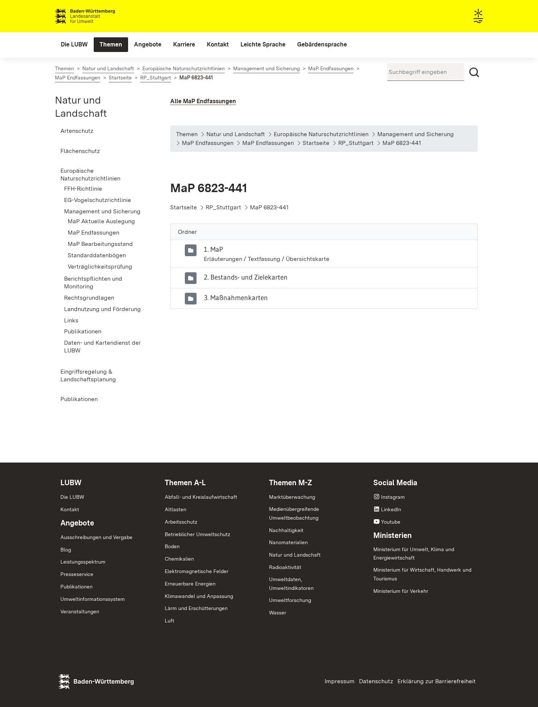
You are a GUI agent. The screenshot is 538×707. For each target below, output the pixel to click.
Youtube (390, 522)
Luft (169, 621)
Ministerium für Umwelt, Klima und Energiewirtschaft (413, 553)
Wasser (277, 613)
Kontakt (69, 509)
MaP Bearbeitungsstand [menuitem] (100, 243)
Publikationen (76, 587)
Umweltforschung (290, 600)
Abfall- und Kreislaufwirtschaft (201, 497)
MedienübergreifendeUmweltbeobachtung (294, 513)
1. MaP (213, 249)
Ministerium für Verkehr (400, 591)
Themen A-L (185, 482)
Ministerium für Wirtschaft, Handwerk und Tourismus (422, 574)
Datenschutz (376, 681)
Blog (65, 550)
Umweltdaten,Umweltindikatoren (291, 583)
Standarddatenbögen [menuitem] (97, 255)
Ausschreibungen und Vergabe (96, 537)
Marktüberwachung (292, 497)
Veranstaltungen (79, 611)
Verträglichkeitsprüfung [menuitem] (100, 266)
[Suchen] (474, 72)
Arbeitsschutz (181, 522)
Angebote (77, 523)
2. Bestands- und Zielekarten (246, 277)
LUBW (71, 482)
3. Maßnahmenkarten (236, 297)
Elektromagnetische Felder (196, 571)
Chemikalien (179, 559)
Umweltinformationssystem (92, 599)
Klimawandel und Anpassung (199, 596)
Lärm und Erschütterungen (196, 608)
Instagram (393, 497)
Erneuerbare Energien (190, 584)
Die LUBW (72, 497)
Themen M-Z (290, 482)
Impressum (340, 681)
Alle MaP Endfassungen (203, 101)
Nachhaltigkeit (286, 530)
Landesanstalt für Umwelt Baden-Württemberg (98, 16)
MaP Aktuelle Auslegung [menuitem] (101, 221)
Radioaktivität (285, 567)
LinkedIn (391, 509)
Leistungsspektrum (82, 562)
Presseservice (76, 574)
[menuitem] (74, 44)
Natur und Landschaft (295, 555)
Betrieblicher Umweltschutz (197, 534)
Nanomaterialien (288, 542)
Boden (172, 546)
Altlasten (175, 509)
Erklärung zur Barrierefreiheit (436, 681)
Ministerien (392, 535)
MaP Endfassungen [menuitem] (93, 232)
